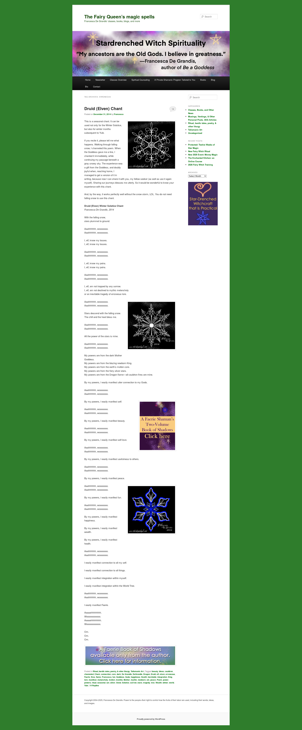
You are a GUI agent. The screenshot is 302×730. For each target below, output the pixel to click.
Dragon (146, 674)
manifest (93, 679)
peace (153, 679)
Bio (86, 86)
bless (161, 671)
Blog (213, 79)
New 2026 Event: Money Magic (203, 154)
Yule (86, 685)
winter (165, 682)
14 (173, 108)
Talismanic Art (137, 671)
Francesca (118, 114)
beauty (155, 671)
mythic (134, 679)
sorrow (133, 682)
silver (112, 682)
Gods (127, 677)
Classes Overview (118, 79)
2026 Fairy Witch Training (200, 164)
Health (144, 677)
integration (162, 677)
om (148, 679)
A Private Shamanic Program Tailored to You (174, 79)
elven (162, 674)
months (119, 679)
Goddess (120, 677)
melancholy (103, 679)
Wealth (159, 682)
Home (87, 79)
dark (119, 674)
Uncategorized (195, 132)
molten (112, 679)
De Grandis (127, 674)
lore (86, 679)
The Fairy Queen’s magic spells (119, 16)
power (165, 679)
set (107, 682)
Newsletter (100, 79)
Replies (94, 685)
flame (98, 677)
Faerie (87, 677)
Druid (153, 674)
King (170, 677)
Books (203, 79)
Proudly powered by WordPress (151, 719)
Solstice (125, 682)
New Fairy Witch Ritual (199, 151)
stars (139, 682)
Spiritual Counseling (140, 79)
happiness (135, 677)
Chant (97, 674)
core (114, 674)
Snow (118, 682)
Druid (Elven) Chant (103, 108)
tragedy (146, 682)
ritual (94, 682)
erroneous (170, 674)
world (171, 682)
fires (93, 677)
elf (158, 674)
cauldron (169, 671)
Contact (96, 86)
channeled (89, 674)
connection (106, 674)
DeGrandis (137, 674)
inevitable (152, 677)
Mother (127, 679)
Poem (159, 679)
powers (87, 682)
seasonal (101, 682)
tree (153, 682)
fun (113, 677)
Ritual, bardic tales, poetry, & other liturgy (111, 671)
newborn (142, 679)
